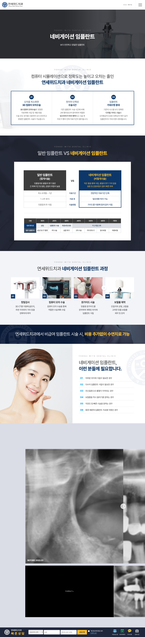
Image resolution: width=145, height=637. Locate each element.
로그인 (125, 4)
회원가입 (130, 4)
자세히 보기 (93, 633)
